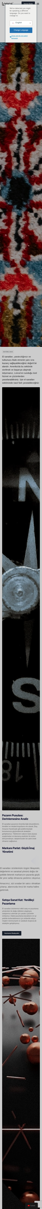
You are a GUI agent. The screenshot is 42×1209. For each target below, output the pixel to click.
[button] (38, 4)
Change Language (21, 30)
